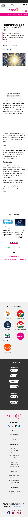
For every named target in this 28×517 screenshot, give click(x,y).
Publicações (14, 460)
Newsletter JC (14, 478)
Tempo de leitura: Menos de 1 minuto (14, 96)
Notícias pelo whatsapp (14, 475)
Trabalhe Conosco (14, 466)
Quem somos (14, 448)
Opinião (14, 439)
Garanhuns (14, 381)
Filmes (14, 14)
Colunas (14, 437)
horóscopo (14, 256)
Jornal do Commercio (14, 491)
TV (4, 14)
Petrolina (14, 387)
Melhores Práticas (14, 455)
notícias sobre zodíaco (10, 259)
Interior (14, 402)
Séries (9, 14)
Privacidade (14, 453)
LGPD (14, 457)
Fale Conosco (14, 464)
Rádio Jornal (14, 494)
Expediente (14, 462)
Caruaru (14, 376)
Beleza (25, 14)
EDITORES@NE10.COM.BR (17, 506)
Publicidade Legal (14, 480)
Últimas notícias (14, 434)
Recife (14, 370)
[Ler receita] (8, 96)
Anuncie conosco (14, 482)
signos (22, 259)
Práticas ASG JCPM (14, 450)
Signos (20, 14)
